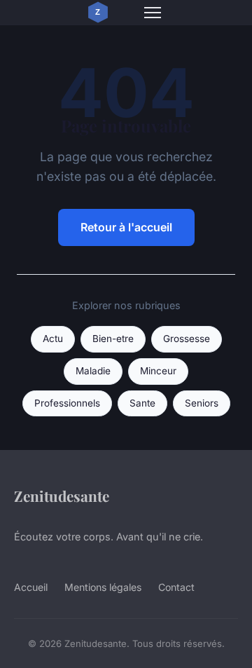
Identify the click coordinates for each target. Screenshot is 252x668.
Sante (142, 403)
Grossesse (186, 338)
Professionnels (67, 403)
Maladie (93, 370)
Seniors (201, 403)
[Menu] (153, 12)
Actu (53, 338)
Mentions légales (102, 587)
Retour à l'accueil (126, 227)
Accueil (31, 587)
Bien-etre (113, 338)
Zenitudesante (61, 495)
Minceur (158, 370)
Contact (176, 587)
